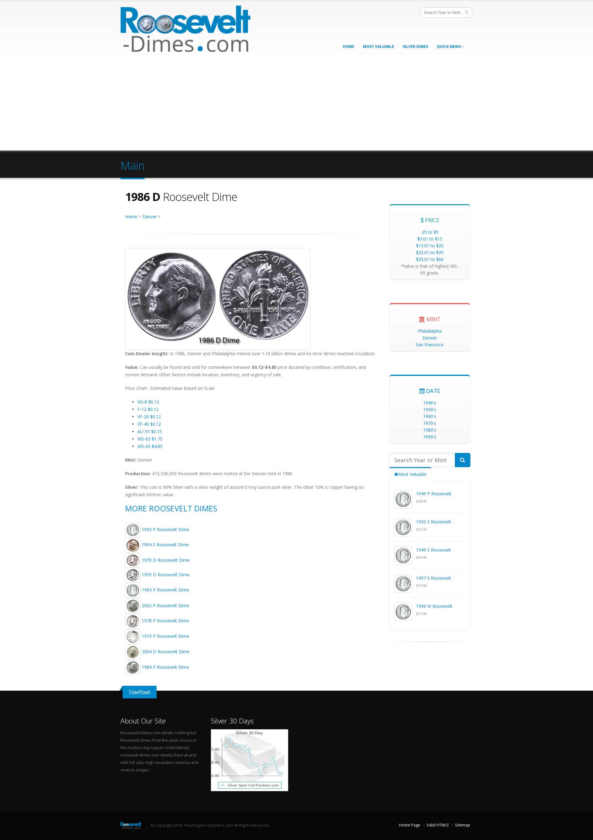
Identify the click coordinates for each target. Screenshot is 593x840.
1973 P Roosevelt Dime (165, 636)
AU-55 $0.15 (149, 431)
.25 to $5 (430, 232)
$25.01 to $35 (430, 252)
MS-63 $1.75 (149, 439)
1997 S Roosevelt (433, 578)
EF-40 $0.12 (149, 424)
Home (348, 46)
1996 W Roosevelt (434, 606)
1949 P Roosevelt (433, 494)
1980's (429, 430)
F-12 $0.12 (147, 409)
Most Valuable (378, 46)
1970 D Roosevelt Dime (166, 560)
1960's (429, 416)
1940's (429, 403)
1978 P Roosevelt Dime (165, 621)
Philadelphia (430, 331)
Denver (149, 217)
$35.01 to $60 (430, 259)
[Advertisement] (296, 104)
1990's (429, 437)
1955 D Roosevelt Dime (166, 575)
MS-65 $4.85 (149, 446)
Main (132, 165)
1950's (429, 409)
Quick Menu (449, 46)
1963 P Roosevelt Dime (165, 590)
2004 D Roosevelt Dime (166, 652)
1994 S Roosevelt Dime (165, 545)
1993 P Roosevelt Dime (165, 529)
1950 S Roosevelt (433, 522)
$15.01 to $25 (430, 246)
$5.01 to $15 (429, 239)
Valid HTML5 (438, 825)
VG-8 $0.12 (148, 402)
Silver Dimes (415, 46)
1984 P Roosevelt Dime (165, 667)
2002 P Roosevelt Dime (165, 605)
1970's (429, 423)
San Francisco (430, 345)
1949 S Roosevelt (433, 550)
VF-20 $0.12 (149, 417)
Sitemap (462, 825)
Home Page (409, 825)
